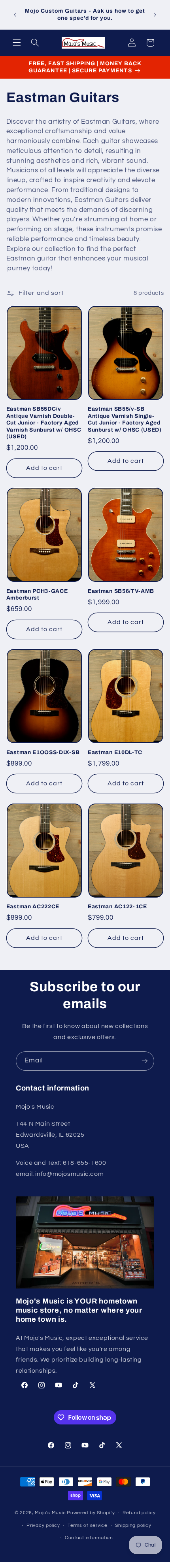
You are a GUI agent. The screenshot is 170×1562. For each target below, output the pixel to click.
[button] (17, 43)
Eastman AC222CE (32, 906)
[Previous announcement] (15, 14)
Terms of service (88, 1525)
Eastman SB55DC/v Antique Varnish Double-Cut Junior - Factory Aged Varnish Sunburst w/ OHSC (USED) (43, 423)
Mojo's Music (50, 1513)
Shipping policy (133, 1525)
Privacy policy (43, 1525)
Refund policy (139, 1513)
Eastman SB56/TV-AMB (121, 591)
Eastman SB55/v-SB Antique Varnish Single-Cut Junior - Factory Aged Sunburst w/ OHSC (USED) (125, 419)
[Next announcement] (155, 14)
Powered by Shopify (91, 1513)
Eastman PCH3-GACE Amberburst (37, 594)
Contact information (89, 1538)
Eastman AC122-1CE (117, 906)
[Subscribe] (145, 1061)
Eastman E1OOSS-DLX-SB (43, 752)
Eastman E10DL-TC (115, 752)
